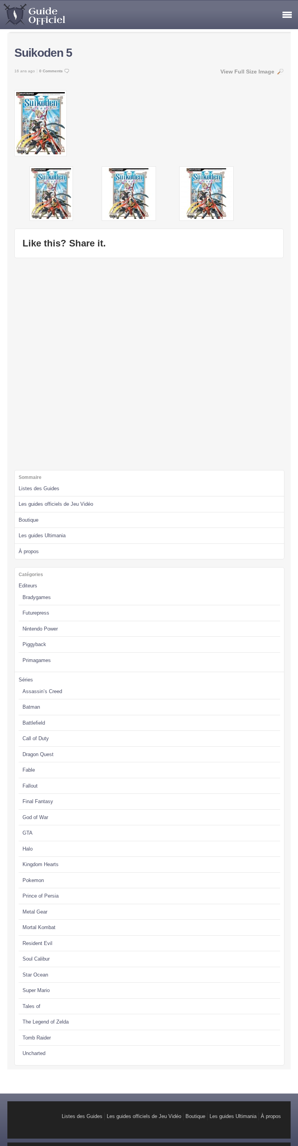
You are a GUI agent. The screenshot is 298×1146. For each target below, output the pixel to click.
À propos (29, 551)
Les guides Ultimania (42, 535)
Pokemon (33, 880)
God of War (35, 817)
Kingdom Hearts (41, 864)
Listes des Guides (39, 488)
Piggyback (34, 644)
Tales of (31, 1006)
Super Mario (36, 990)
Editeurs (28, 586)
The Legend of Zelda (46, 1022)
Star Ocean (35, 975)
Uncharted (34, 1053)
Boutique (28, 520)
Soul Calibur (36, 959)
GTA (28, 833)
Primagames (37, 660)
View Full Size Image (247, 71)
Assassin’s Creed (42, 691)
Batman (31, 707)
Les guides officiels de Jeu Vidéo (56, 504)
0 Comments (51, 71)
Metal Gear (35, 912)
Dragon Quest (38, 754)
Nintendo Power (40, 629)
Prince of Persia (41, 896)
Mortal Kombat (39, 927)
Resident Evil (37, 943)
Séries (26, 680)
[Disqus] (148, 363)
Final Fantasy (38, 801)
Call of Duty (36, 738)
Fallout (30, 786)
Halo (28, 849)
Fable (29, 770)
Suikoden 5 (43, 52)
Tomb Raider (37, 1038)
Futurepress (36, 613)
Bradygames (37, 597)
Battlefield (34, 723)
